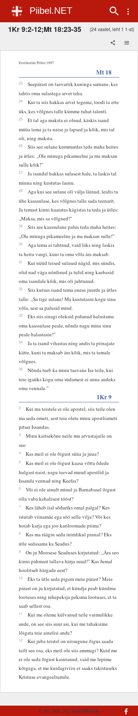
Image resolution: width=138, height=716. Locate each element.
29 (21, 225)
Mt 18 (104, 72)
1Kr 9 (104, 396)
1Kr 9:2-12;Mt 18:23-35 (44, 29)
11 (21, 613)
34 (21, 342)
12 (21, 640)
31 (21, 262)
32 (21, 288)
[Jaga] (113, 43)
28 (21, 190)
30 (21, 243)
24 (21, 101)
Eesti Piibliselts (86, 711)
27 (21, 172)
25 (21, 119)
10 (21, 577)
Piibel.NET (51, 10)
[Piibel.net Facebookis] (124, 707)
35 (21, 369)
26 (21, 145)
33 (21, 315)
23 (21, 83)
